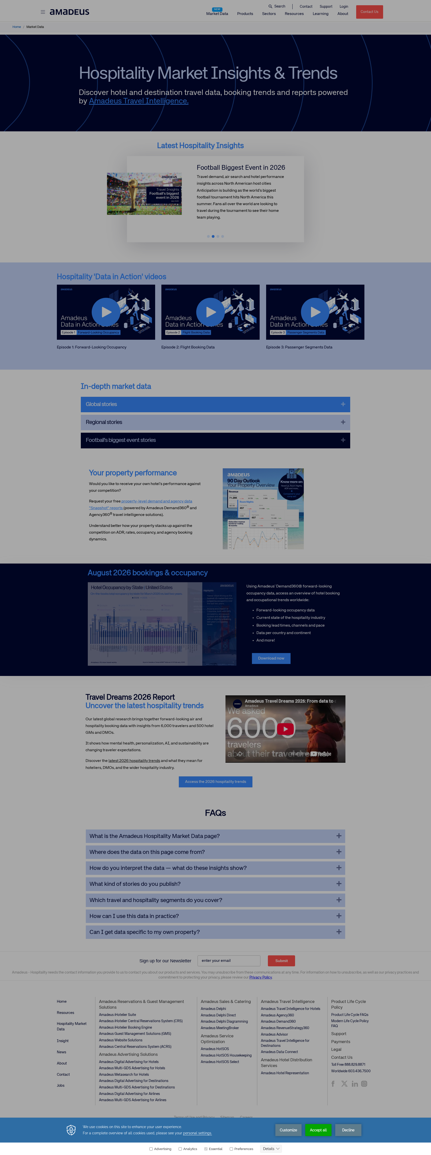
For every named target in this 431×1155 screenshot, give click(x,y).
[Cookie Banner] (215, 1136)
